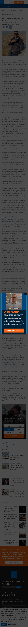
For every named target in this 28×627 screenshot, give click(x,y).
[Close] (25, 294)
